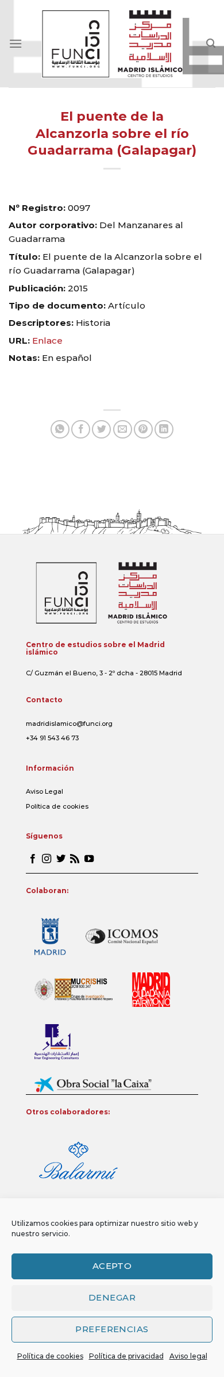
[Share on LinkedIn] (164, 429)
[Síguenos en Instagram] (46, 859)
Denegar (112, 1297)
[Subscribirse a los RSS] (74, 859)
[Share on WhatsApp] (60, 429)
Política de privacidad (126, 1356)
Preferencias (111, 1329)
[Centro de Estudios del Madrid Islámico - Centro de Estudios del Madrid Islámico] (112, 43)
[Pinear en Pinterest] (143, 429)
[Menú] (15, 43)
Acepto (112, 1265)
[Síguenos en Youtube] (89, 859)
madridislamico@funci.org (69, 724)
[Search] (210, 43)
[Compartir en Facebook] (80, 429)
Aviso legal (188, 1356)
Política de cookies (50, 1356)
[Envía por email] (122, 429)
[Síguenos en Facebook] (32, 859)
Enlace (47, 340)
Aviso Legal (44, 791)
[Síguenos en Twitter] (60, 859)
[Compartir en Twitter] (101, 429)
